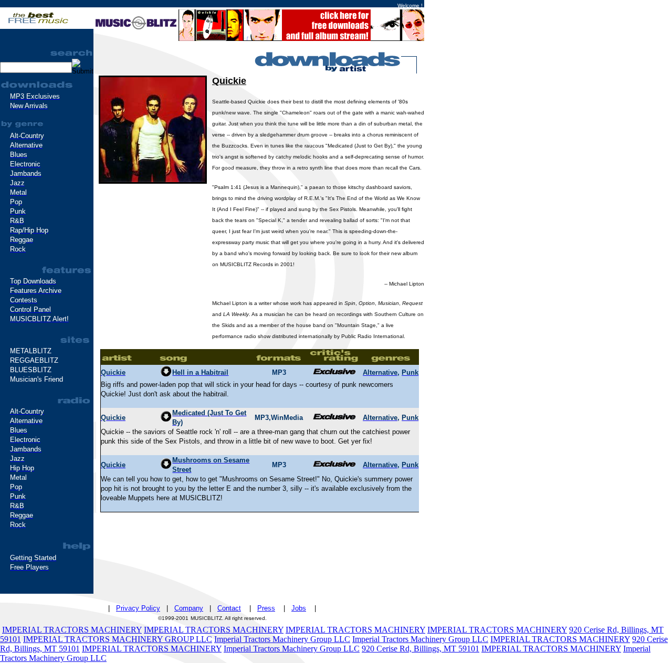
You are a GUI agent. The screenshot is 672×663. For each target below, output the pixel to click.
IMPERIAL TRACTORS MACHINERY (72, 629)
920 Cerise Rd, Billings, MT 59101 (420, 648)
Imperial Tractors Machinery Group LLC (282, 639)
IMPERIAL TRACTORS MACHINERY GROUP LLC (117, 639)
